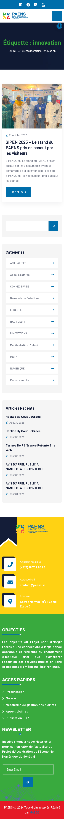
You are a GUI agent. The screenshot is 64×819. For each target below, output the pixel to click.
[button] (59, 26)
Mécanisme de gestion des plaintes (31, 705)
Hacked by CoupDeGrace (23, 416)
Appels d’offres (17, 711)
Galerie (11, 698)
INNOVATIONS (18, 333)
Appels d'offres (20, 274)
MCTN (13, 356)
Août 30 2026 (16, 422)
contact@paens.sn (33, 585)
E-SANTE (16, 309)
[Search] (53, 226)
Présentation (15, 692)
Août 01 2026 (16, 494)
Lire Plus (17, 192)
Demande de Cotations (24, 298)
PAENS (12, 50)
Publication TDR (17, 718)
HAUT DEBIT (17, 321)
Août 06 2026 (16, 456)
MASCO (34, 812)
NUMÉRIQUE (17, 368)
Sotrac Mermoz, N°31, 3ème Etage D (38, 604)
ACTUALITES (18, 263)
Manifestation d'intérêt (25, 345)
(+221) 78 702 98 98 (32, 567)
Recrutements (19, 380)
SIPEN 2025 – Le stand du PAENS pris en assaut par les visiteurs (29, 147)
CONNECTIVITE (19, 286)
